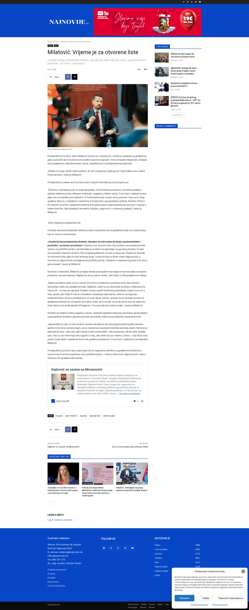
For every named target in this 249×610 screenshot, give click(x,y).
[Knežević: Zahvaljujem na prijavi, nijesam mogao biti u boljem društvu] (132, 474)
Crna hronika (52, 483)
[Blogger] (104, 548)
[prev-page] (49, 502)
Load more (177, 115)
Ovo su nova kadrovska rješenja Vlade (130, 446)
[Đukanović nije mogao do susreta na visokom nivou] (162, 57)
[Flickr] (118, 548)
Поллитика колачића (199, 605)
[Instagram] (187, 2)
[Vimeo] (195, 2)
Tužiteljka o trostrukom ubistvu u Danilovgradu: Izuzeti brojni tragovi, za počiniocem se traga (63, 490)
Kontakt (51, 577)
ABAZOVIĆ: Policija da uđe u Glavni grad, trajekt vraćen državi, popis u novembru (184, 71)
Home (50, 41)
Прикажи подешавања (231, 598)
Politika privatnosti (219, 605)
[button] (243, 571)
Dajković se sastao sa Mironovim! (64, 446)
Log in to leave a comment (60, 520)
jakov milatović (71, 416)
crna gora (59, 416)
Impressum (53, 581)
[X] (192, 2)
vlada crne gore (109, 416)
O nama (51, 573)
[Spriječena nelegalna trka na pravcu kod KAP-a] (162, 87)
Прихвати (185, 598)
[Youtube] (199, 2)
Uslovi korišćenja (56, 585)
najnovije (83, 416)
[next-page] (54, 502)
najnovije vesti (95, 416)
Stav (56, 46)
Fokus (56, 41)
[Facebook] (183, 2)
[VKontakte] (132, 548)
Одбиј (206, 598)
